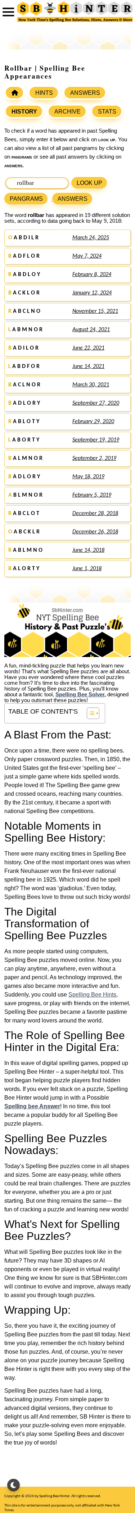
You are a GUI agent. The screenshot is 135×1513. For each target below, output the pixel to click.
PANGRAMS (26, 199)
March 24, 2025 (90, 238)
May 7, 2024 (87, 256)
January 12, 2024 (92, 293)
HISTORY (24, 111)
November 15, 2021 (95, 311)
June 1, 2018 (87, 569)
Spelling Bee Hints (92, 994)
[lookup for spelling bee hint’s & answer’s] (14, 92)
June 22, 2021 (88, 348)
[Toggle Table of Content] (89, 713)
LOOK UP (89, 183)
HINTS (44, 93)
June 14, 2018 (88, 550)
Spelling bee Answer (32, 1106)
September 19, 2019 (95, 440)
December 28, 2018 (95, 513)
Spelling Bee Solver (79, 694)
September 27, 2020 (95, 403)
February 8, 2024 (91, 275)
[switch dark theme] (13, 1485)
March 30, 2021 (90, 385)
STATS (107, 111)
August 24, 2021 (91, 330)
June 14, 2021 (88, 366)
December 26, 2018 (95, 532)
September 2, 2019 (94, 458)
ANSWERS (85, 93)
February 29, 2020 (93, 422)
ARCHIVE (67, 111)
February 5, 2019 (91, 495)
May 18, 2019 (88, 477)
